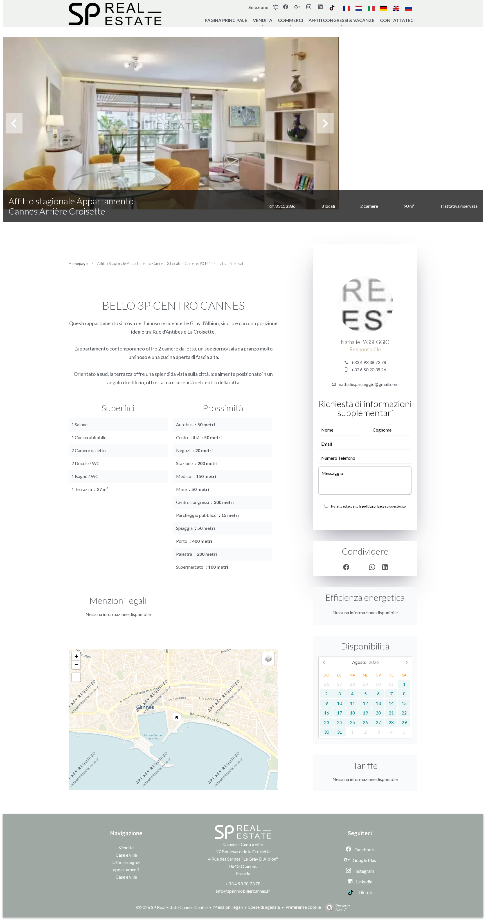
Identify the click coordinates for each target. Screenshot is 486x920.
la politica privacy (371, 506)
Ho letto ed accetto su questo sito (368, 506)
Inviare (365, 519)
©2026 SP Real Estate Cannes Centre (172, 907)
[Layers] (268, 658)
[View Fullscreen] (76, 677)
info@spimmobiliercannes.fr (243, 891)
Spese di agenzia (264, 907)
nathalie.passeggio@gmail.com (369, 384)
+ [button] (76, 656)
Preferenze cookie (303, 907)
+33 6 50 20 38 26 (368, 369)
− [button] (76, 664)
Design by (343, 907)
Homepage (78, 263)
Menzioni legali (228, 907)
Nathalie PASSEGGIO (365, 342)
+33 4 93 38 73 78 (368, 362)
